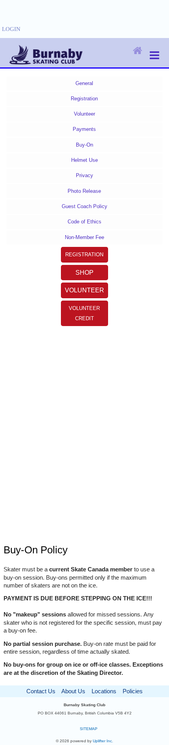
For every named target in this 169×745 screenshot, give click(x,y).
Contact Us (40, 691)
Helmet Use (84, 160)
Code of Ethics (84, 222)
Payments (84, 129)
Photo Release (84, 191)
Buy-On (84, 145)
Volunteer (84, 114)
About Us (73, 691)
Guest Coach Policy (84, 206)
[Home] (137, 51)
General (84, 83)
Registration (84, 99)
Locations (104, 691)
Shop (84, 272)
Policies (133, 691)
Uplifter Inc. (103, 741)
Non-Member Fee (84, 237)
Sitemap (88, 729)
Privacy (84, 175)
